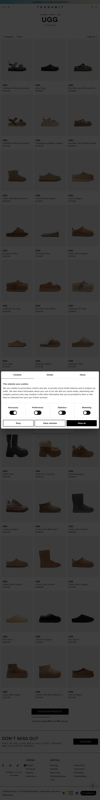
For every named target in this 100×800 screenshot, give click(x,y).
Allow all (82, 423)
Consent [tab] (17, 375)
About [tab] (83, 375)
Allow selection (50, 423)
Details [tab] (50, 375)
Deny (18, 423)
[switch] (37, 413)
